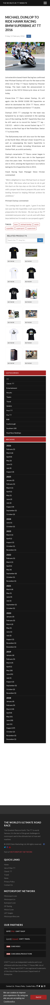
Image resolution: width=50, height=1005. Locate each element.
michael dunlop (26, 224)
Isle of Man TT (9, 868)
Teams (8, 397)
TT (29, 36)
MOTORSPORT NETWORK (21, 852)
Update (9, 406)
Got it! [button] (38, 997)
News (6, 878)
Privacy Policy (9, 882)
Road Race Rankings (13, 433)
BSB (7, 419)
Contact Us (8, 885)
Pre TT (9, 415)
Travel (8, 402)
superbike (9, 228)
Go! (40, 240)
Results (9, 393)
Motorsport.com (10, 896)
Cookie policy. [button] (9, 1001)
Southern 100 (11, 428)
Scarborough (11, 424)
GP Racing (8, 906)
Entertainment (11, 388)
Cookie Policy (31, 986)
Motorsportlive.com (11, 916)
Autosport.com (10, 903)
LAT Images (8, 913)
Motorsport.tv (9, 899)
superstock (31, 228)
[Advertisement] (25, 770)
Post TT (9, 410)
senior (36, 224)
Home (6, 865)
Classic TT (10, 384)
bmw (16, 224)
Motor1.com (9, 910)
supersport (20, 228)
